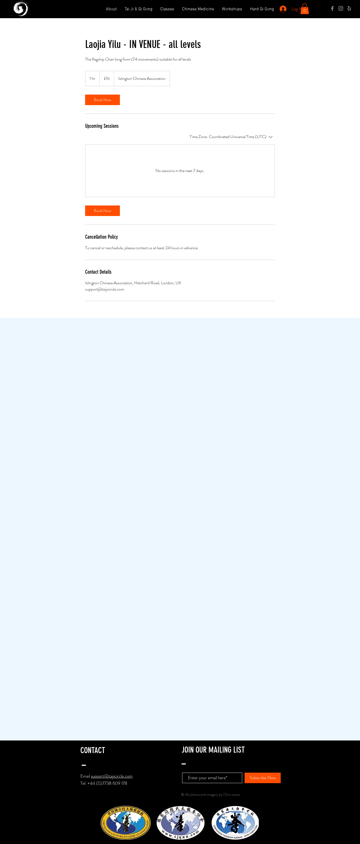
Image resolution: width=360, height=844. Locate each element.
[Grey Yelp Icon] (349, 8)
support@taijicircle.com (112, 776)
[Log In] (282, 9)
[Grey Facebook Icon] (332, 8)
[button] (304, 8)
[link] (102, 100)
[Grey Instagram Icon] (341, 8)
